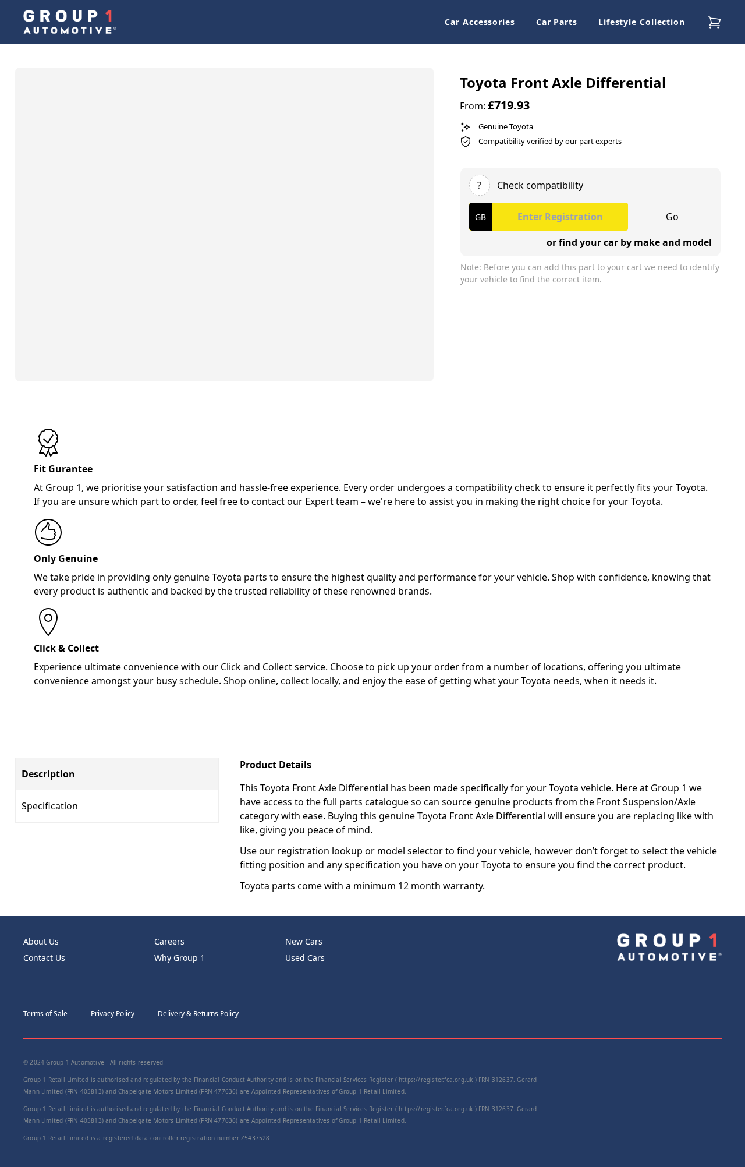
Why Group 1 (179, 957)
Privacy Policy (112, 1014)
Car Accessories (480, 21)
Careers (169, 941)
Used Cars (305, 957)
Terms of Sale (45, 1014)
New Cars (303, 941)
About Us (41, 941)
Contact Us (44, 957)
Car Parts (556, 21)
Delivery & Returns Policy (198, 1014)
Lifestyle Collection (641, 21)
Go (672, 216)
